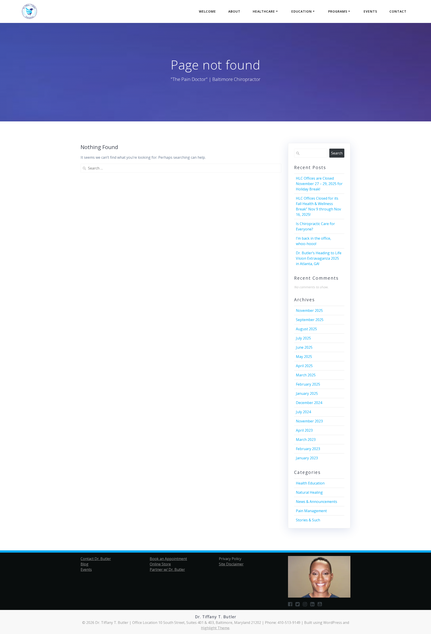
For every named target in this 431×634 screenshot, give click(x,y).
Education (301, 11)
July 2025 (303, 338)
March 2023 (306, 439)
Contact (398, 11)
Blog (84, 564)
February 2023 (308, 448)
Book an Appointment (168, 558)
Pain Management (311, 510)
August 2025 (306, 328)
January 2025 (307, 393)
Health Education (310, 483)
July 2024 (303, 411)
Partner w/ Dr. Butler (167, 569)
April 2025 (304, 365)
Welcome (207, 11)
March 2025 (306, 375)
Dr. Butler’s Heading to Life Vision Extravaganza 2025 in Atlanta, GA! (318, 258)
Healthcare (264, 11)
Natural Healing (309, 492)
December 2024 (309, 402)
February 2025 (308, 384)
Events (370, 11)
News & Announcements (316, 501)
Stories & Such (308, 520)
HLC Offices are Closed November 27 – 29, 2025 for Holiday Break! (319, 184)
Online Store (160, 564)
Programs (337, 11)
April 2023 (304, 430)
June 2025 (304, 347)
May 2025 (304, 356)
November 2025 (309, 310)
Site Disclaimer (231, 564)
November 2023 (309, 421)
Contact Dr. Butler (96, 558)
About (234, 11)
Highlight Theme (215, 627)
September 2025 (309, 319)
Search (337, 153)
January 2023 (307, 457)
